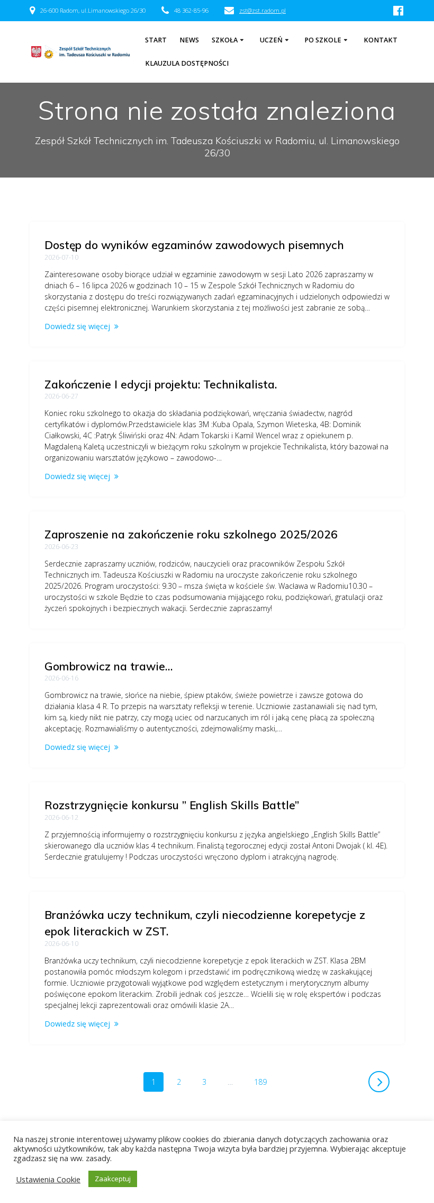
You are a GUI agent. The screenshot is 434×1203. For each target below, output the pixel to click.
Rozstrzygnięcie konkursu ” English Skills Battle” (171, 805)
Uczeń (271, 40)
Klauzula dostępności (187, 63)
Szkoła (225, 40)
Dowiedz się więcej (77, 326)
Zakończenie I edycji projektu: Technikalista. (160, 384)
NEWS (189, 40)
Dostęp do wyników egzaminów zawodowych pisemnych (194, 245)
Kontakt (380, 40)
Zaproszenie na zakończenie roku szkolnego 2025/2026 (191, 534)
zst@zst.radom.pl (262, 10)
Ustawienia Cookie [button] (48, 1179)
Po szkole (322, 40)
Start (156, 40)
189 (264, 1081)
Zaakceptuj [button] (113, 1178)
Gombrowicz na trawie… (108, 666)
